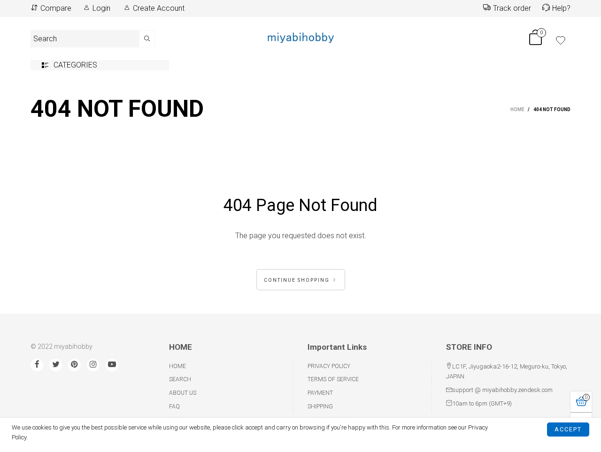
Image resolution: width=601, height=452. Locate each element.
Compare (55, 8)
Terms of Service (333, 379)
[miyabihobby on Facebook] (37, 365)
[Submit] (147, 38)
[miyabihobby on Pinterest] (74, 365)
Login (101, 8)
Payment (320, 393)
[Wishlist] (560, 40)
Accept (568, 429)
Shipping (320, 406)
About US (182, 393)
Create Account (159, 8)
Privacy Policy (329, 366)
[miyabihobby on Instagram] (93, 365)
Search (180, 379)
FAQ (174, 406)
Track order (512, 8)
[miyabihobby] (300, 37)
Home (177, 366)
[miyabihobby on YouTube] (112, 365)
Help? (561, 8)
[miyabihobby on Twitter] (55, 365)
